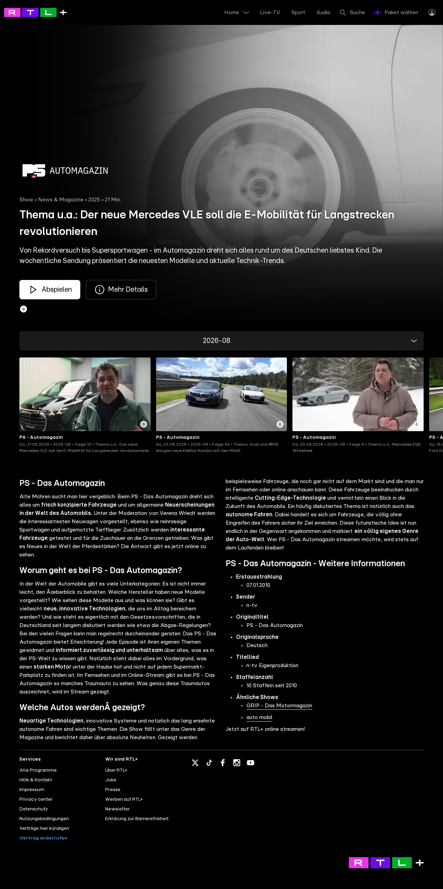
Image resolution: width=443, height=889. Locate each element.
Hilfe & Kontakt (35, 780)
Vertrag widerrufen (43, 838)
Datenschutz (33, 809)
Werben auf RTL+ (124, 799)
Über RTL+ (116, 770)
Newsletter (117, 809)
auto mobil (259, 717)
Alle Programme (38, 770)
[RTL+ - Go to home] (35, 12)
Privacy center (36, 799)
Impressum (31, 789)
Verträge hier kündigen (44, 828)
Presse (112, 789)
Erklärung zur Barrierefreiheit (137, 818)
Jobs (110, 780)
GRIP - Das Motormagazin (279, 705)
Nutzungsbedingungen (44, 818)
